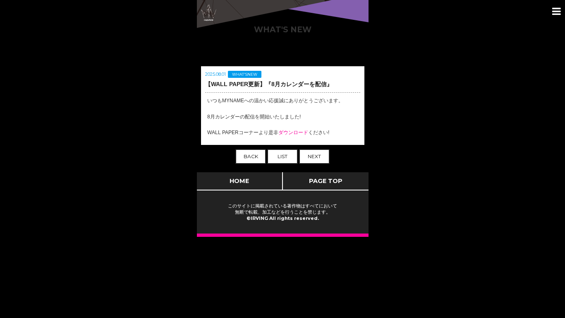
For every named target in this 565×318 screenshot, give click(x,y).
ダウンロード (293, 132)
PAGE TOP (325, 181)
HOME (239, 181)
